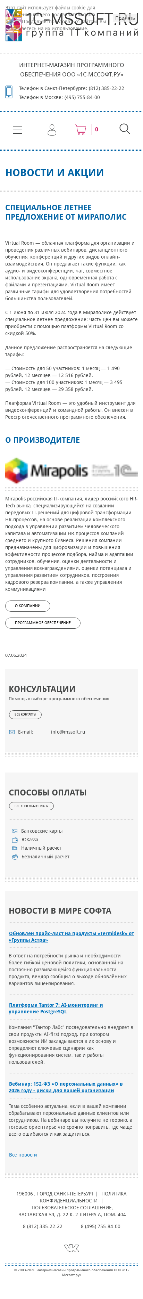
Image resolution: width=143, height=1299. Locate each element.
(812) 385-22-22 (106, 88)
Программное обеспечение (43, 623)
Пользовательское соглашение (71, 1207)
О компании (28, 606)
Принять (125, 18)
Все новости (23, 1155)
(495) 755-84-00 (82, 97)
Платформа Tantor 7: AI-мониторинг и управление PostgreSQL (56, 1008)
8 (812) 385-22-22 (42, 1226)
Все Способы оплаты (31, 806)
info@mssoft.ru (68, 732)
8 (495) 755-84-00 (100, 1226)
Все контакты (25, 714)
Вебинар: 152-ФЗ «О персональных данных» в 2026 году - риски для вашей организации (66, 1087)
